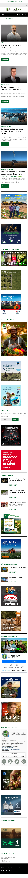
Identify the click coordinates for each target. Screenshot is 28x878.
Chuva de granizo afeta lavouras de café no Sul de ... (17, 492)
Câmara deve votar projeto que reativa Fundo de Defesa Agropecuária (17, 504)
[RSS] (25, 14)
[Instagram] (20, 14)
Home (3, 18)
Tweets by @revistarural (6, 823)
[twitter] (17, 14)
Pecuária (9, 126)
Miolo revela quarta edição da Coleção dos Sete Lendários (17, 480)
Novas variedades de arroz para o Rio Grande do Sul (17, 568)
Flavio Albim (12, 572)
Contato (20, 1)
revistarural (13, 50)
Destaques (3, 126)
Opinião (3, 42)
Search (26, 5)
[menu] (3, 14)
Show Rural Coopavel (16, 577)
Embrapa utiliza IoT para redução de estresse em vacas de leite (13, 131)
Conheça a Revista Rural (11, 1)
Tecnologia (8, 42)
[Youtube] (22, 14)
